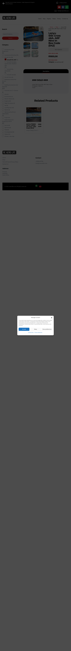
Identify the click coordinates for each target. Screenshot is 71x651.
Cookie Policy (31, 332)
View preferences (47, 329)
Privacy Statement (38, 332)
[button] (51, 317)
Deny (35, 329)
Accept (24, 329)
